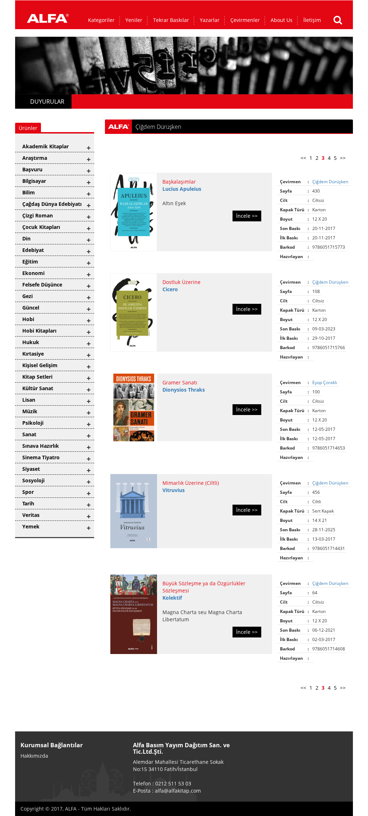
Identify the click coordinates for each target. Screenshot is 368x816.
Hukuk (30, 342)
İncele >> (247, 215)
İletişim (312, 20)
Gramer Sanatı (179, 382)
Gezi (27, 296)
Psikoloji (32, 422)
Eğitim (30, 261)
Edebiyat (33, 250)
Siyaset (31, 468)
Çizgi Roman (37, 215)
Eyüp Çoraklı (325, 382)
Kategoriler (101, 20)
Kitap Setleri (37, 376)
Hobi (28, 319)
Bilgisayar (34, 180)
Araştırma (34, 157)
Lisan (28, 399)
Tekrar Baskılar (171, 20)
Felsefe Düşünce (42, 284)
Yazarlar (210, 20)
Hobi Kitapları (39, 330)
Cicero (170, 289)
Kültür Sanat (37, 388)
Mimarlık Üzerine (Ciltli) (190, 482)
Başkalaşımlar (179, 181)
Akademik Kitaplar (45, 146)
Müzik (29, 411)
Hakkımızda (34, 755)
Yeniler (133, 20)
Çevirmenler (245, 20)
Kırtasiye (33, 353)
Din (26, 238)
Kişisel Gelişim (40, 365)
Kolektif (172, 597)
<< (303, 157)
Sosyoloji (33, 480)
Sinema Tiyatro (41, 457)
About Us (282, 20)
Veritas (31, 514)
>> (343, 157)
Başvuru (32, 169)
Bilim (28, 192)
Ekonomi (33, 273)
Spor (28, 491)
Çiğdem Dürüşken (330, 182)
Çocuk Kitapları (41, 227)
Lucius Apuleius (181, 188)
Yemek (31, 526)
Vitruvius (173, 490)
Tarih (28, 503)
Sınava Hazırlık (40, 445)
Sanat (29, 434)
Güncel (30, 307)
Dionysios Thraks (183, 389)
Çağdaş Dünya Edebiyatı (52, 203)
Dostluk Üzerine (181, 282)
